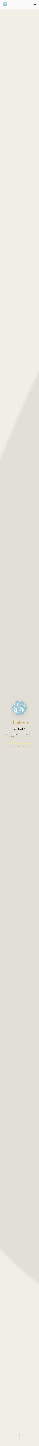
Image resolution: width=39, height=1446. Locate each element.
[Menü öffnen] (34, 4)
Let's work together (19, 746)
